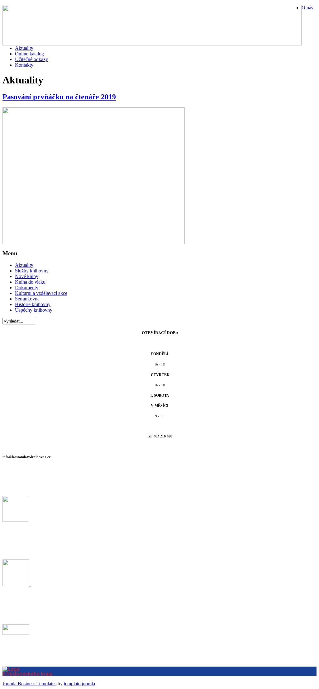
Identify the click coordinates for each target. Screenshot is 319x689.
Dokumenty (26, 287)
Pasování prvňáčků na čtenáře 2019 (59, 97)
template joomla (79, 683)
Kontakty (24, 65)
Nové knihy (26, 276)
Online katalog (29, 53)
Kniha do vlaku (30, 282)
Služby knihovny (32, 270)
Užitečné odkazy (31, 59)
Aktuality (24, 48)
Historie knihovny (32, 304)
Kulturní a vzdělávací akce (41, 293)
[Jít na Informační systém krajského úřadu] (159, 671)
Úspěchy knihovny (33, 310)
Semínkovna (27, 298)
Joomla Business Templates (29, 683)
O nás (307, 7)
